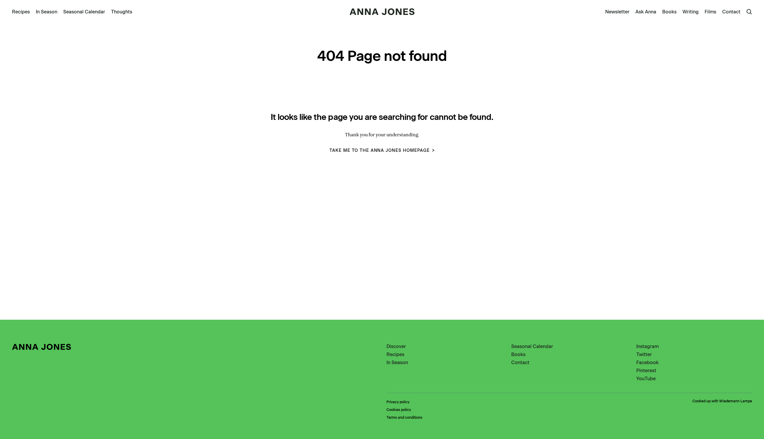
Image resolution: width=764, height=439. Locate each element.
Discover (396, 346)
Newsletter (617, 12)
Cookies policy (398, 410)
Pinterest (646, 370)
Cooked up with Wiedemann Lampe (722, 401)
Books (669, 12)
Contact (731, 12)
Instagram (647, 346)
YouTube (646, 378)
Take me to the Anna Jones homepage (379, 150)
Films (710, 12)
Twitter (644, 354)
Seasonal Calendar (84, 12)
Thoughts (121, 12)
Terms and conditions (404, 417)
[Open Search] (749, 12)
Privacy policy (397, 402)
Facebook (647, 362)
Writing (691, 12)
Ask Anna (645, 12)
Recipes (21, 12)
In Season (46, 12)
